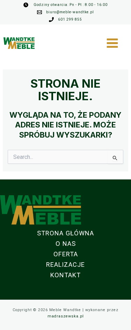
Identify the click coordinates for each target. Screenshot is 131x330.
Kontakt (65, 275)
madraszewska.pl (66, 316)
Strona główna (65, 233)
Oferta (65, 254)
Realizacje (65, 264)
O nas (66, 243)
